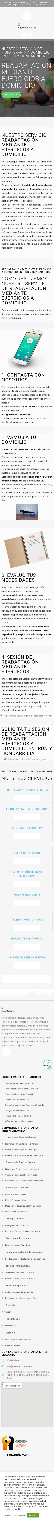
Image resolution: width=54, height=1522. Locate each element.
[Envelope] (29, 35)
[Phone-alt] (24, 35)
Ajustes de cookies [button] (14, 1515)
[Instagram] (27, 15)
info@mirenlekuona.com (16, 414)
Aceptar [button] (33, 1515)
